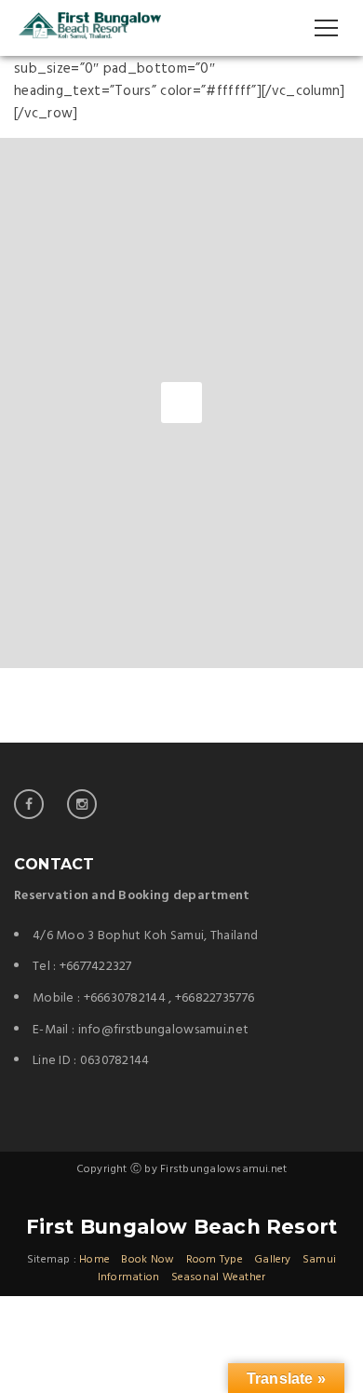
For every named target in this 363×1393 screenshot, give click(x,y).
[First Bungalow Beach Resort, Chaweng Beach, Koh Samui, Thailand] (89, 28)
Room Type (214, 1259)
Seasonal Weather (218, 1277)
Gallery (272, 1259)
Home (94, 1259)
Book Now (147, 1259)
